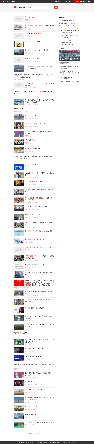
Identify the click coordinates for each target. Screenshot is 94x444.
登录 (77, 1)
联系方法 (42, 442)
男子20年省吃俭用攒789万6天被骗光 (69, 30)
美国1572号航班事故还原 (36, 348)
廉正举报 (70, 442)
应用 (8, 1)
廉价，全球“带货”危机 (33, 214)
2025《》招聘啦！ (33, 58)
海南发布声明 (30, 165)
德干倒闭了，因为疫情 (35, 181)
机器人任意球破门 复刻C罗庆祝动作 (69, 45)
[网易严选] (65, 1)
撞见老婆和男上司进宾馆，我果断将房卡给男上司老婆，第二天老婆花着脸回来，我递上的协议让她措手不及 (69, 73)
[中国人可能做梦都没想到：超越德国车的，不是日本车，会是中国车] (69, 55)
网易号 (26, 20)
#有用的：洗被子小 (36, 389)
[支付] (69, 1)
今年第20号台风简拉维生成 (67, 40)
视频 (26, 29)
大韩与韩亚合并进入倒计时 (36, 239)
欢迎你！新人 (30, 140)
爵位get (31, 381)
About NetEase (32, 442)
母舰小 (29, 17)
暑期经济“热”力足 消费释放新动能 (68, 28)
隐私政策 (54, 442)
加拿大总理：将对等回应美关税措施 (69, 35)
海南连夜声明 (19, 108)
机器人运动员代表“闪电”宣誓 (67, 37)
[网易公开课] (60, 1)
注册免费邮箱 (82, 1)
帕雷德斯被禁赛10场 (65, 32)
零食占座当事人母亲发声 (66, 42)
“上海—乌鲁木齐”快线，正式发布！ (37, 206)
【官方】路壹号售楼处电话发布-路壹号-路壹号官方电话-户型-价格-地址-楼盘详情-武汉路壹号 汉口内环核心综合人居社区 (39, 283)
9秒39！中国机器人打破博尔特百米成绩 (69, 25)
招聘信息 (46, 442)
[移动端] (56, 1)
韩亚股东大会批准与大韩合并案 (39, 231)
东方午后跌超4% (20, 333)
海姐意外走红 (33, 406)
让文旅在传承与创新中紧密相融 (68, 20)
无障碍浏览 (13, 1)
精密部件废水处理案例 (36, 308)
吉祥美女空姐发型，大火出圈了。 (36, 123)
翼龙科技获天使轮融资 (33, 356)
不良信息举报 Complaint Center (62, 442)
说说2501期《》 (35, 34)
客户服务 (50, 442)
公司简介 (37, 442)
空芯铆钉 (32, 115)
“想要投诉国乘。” (31, 414)
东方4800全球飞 (33, 148)
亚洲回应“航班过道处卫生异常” (35, 264)
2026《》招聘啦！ (33, 42)
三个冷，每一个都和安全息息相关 (40, 50)
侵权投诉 (74, 442)
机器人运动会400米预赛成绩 (67, 23)
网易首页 (4, 1)
